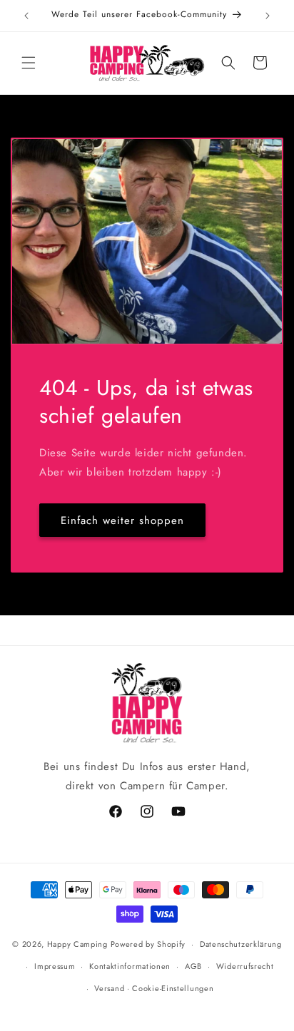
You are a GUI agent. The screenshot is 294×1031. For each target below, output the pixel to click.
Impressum (54, 966)
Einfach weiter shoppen (122, 520)
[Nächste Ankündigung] (267, 15)
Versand (109, 988)
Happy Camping (77, 944)
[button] (28, 62)
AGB (193, 966)
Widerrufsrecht (245, 966)
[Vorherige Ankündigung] (26, 15)
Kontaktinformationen (130, 966)
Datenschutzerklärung (241, 944)
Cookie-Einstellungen (172, 988)
